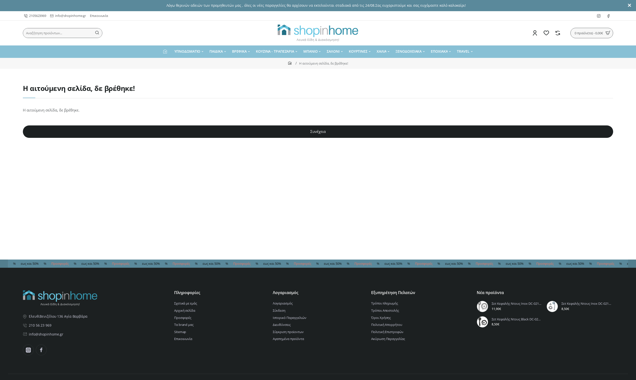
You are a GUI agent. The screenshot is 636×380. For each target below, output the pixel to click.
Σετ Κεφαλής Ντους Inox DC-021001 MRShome (586, 304)
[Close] (629, 5)
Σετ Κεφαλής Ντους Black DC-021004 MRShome (517, 319)
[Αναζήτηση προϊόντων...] (97, 33)
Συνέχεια (318, 131)
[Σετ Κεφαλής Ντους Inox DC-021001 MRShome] (552, 306)
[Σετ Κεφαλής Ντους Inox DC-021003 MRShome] (482, 306)
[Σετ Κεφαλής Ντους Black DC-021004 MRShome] (482, 322)
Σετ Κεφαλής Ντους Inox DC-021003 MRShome (517, 304)
